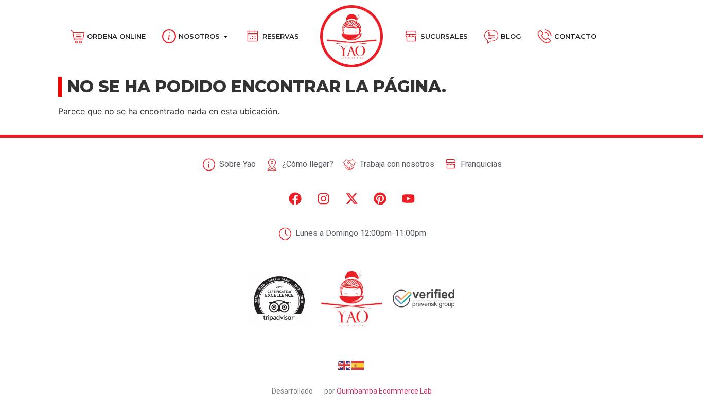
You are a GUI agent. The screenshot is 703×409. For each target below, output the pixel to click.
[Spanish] (358, 364)
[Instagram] (323, 199)
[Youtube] (408, 199)
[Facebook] (295, 199)
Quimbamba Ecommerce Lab (384, 391)
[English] (344, 364)
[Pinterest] (380, 199)
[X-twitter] (351, 199)
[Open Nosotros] (225, 36)
